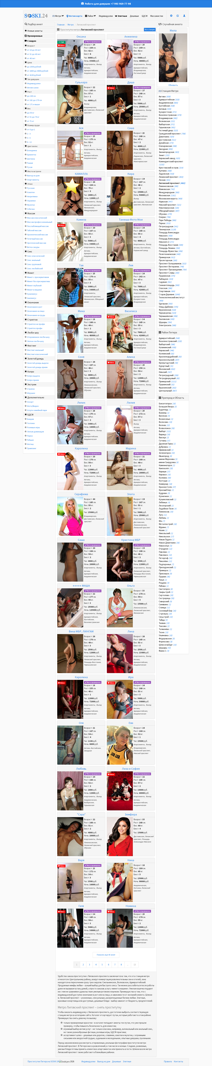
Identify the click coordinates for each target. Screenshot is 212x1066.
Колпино (165, 477)
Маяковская (89, 207)
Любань (164, 517)
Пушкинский (166, 384)
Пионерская (167, 229)
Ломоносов (166, 511)
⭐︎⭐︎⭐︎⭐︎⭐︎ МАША (81, 585)
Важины (164, 412)
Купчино (137, 888)
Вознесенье (166, 419)
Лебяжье (164, 502)
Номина (131, 906)
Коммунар (165, 484)
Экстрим (31, 384)
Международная (90, 210)
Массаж (31, 213)
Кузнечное (165, 496)
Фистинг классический (37, 354)
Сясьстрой (166, 616)
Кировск (165, 474)
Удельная (165, 303)
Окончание (33, 302)
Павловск (165, 555)
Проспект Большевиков (172, 263)
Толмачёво (165, 629)
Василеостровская (91, 622)
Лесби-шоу (33, 332)
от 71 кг (30, 121)
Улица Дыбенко (168, 306)
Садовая (165, 282)
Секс (29, 251)
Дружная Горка (167, 443)
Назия (163, 530)
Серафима (81, 494)
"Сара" (81, 814)
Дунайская (166, 142)
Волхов (164, 425)
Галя (81, 906)
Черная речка (167, 313)
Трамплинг (31, 448)
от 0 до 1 (31, 129)
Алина (131, 357)
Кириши (164, 471)
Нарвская (165, 201)
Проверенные (34, 35)
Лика (131, 631)
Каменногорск (167, 465)
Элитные (122, 16)
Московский (167, 369)
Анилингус (31, 298)
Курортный (166, 366)
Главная (60, 24)
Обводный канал (169, 210)
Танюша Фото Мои (131, 219)
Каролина (81, 448)
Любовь (81, 768)
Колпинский (166, 353)
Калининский (167, 347)
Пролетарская (168, 260)
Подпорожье (166, 564)
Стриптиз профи (34, 328)
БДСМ (144, 16)
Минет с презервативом (38, 277)
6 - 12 (29, 142)
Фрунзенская (167, 309)
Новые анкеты (34, 30)
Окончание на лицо (35, 311)
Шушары (165, 322)
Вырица (164, 434)
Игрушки (31, 393)
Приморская (167, 257)
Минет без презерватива (38, 281)
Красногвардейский (170, 356)
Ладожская (138, 156)
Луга (163, 514)
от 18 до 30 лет (34, 50)
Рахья (163, 579)
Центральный (168, 390)
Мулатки (31, 205)
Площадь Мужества (171, 251)
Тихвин (164, 623)
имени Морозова (168, 459)
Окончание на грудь (36, 315)
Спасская (165, 288)
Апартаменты (33, 179)
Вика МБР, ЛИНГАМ (81, 631)
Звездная (88, 750)
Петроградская (168, 226)
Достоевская (89, 110)
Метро (58, 16)
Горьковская (89, 805)
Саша (130, 128)
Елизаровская (168, 146)
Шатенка (31, 158)
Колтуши (164, 480)
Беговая (165, 109)
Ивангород (165, 456)
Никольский (166, 533)
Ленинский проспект (171, 177)
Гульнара (81, 82)
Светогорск (166, 589)
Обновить (173, 85)
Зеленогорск (167, 453)
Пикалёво (165, 561)
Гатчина (164, 440)
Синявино (165, 604)
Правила (168, 1061)
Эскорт (30, 402)
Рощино (164, 582)
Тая (81, 265)
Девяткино (166, 136)
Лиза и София (131, 768)
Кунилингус (32, 294)
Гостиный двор (140, 73)
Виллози (164, 415)
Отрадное (165, 548)
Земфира (131, 814)
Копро (30, 371)
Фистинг (31, 345)
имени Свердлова (169, 462)
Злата (131, 494)
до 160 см (31, 96)
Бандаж (30, 419)
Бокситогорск (167, 403)
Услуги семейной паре (37, 410)
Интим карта (75, 16)
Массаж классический (37, 218)
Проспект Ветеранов (171, 266)
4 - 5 (29, 138)
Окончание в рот (34, 307)
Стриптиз (32, 319)
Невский (165, 372)
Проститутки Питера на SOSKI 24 (43, 1061)
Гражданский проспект (172, 133)
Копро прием (33, 380)
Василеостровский (170, 341)
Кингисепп (166, 468)
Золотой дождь (35, 358)
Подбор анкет (35, 24)
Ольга (131, 585)
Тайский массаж (34, 230)
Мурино (164, 527)
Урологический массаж (37, 234)
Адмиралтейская (91, 70)
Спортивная (167, 291)
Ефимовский (166, 449)
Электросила (167, 325)
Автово (87, 68)
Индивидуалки (106, 16)
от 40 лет (31, 58)
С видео (31, 40)
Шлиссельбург (168, 644)
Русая (29, 167)
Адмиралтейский (169, 338)
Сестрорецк (166, 598)
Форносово (165, 641)
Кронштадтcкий (168, 362)
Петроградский (168, 375)
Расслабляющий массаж (38, 226)
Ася (81, 128)
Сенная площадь (169, 285)
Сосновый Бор (167, 610)
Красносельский (169, 359)
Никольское (166, 536)
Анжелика (130, 36)
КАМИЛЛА (81, 174)
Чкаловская (166, 319)
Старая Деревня (169, 294)
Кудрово (164, 493)
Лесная (164, 180)
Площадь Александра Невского (142, 840)
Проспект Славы (169, 272)
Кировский (166, 350)
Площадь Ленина (169, 248)
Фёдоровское (167, 638)
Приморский (167, 381)
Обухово (87, 390)
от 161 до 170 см (34, 100)
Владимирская (140, 70)
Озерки (165, 217)
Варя (81, 860)
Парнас (164, 223)
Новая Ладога (166, 539)
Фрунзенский (167, 387)
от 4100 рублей (34, 75)
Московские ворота (170, 198)
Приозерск (165, 573)
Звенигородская (169, 152)
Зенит (164, 155)
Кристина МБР (130, 540)
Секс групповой (34, 264)
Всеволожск (167, 428)
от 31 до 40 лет (34, 54)
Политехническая (169, 254)
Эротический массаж (36, 243)
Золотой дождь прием (37, 367)
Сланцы (164, 607)
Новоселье (165, 545)
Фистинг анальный (35, 350)
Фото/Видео (33, 406)
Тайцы (163, 620)
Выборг (165, 431)
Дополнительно (35, 397)
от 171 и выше (33, 104)
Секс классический (36, 256)
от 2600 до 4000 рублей (37, 71)
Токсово (164, 626)
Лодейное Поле (168, 508)
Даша (130, 82)
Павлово (164, 552)
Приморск (165, 570)
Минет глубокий (34, 285)
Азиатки (31, 192)
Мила (173, 30)
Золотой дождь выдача (37, 363)
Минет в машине (34, 289)
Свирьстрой (166, 592)
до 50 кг (30, 112)
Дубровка (165, 446)
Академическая (90, 73)
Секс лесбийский (35, 268)
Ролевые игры (33, 427)
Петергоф (165, 558)
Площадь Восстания (142, 573)
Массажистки (156, 16)
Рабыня (30, 440)
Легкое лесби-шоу (35, 341)
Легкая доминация (35, 431)
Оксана (81, 36)
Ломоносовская (90, 385)
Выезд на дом (33, 175)
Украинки (31, 200)
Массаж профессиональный (39, 222)
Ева (131, 723)
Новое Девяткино (169, 542)
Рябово (164, 586)
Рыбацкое (166, 279)
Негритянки (32, 196)
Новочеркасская (140, 161)
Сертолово (166, 595)
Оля (81, 723)
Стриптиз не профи (36, 324)
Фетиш (30, 444)
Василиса (131, 311)
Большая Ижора (168, 406)
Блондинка (32, 150)
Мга (162, 521)
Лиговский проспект (92, 205)
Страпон (31, 389)
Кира (130, 174)
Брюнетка (31, 154)
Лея (130, 265)
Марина (131, 448)
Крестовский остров (171, 167)
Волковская (167, 121)
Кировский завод (141, 250)
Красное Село (167, 487)
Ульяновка (165, 635)
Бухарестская (139, 299)
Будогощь (165, 409)
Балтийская (145, 247)
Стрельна (165, 613)
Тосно (163, 632)
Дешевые (134, 16)
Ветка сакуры (33, 247)
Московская (167, 195)
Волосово (165, 422)
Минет (30, 272)
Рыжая (30, 163)
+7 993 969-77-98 (121, 3)
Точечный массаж (35, 238)
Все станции (150, 29)
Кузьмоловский (167, 499)
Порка (30, 435)
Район (90, 16)
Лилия (131, 402)
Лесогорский (166, 505)
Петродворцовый (169, 378)
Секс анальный (33, 260)
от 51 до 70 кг (33, 117)
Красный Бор (166, 490)
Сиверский (165, 601)
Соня (81, 357)
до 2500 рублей (34, 66)
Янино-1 (164, 650)
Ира (130, 677)
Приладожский (167, 567)
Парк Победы (167, 220)
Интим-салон (33, 87)
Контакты (178, 1061)
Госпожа (31, 423)
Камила (81, 219)
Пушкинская (167, 275)
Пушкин (164, 576)
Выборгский (167, 344)
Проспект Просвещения (173, 269)
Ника (130, 860)
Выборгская (89, 802)
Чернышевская (140, 576)
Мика (81, 311)
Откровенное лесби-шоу (38, 337)
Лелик (81, 402)
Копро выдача (33, 376)
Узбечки (31, 209)
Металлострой (168, 524)
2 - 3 (29, 133)
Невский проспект (141, 753)
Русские (31, 188)
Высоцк (164, 437)
